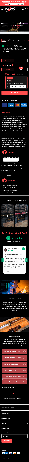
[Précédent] (3, 215)
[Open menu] (2, 9)
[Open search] (23, 9)
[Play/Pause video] (7, 215)
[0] (26, 9)
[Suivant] (25, 215)
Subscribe (7, 440)
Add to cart (14, 92)
